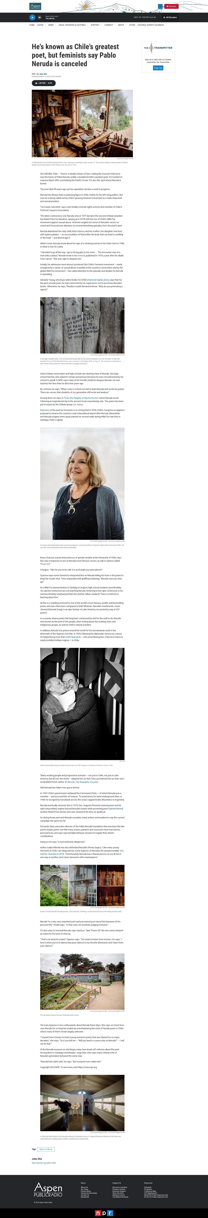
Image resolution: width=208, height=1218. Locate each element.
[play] (32, 17)
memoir (81, 255)
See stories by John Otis (44, 1162)
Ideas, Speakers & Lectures (72, 25)
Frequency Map (150, 1191)
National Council (119, 1195)
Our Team (84, 1189)
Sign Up (158, 67)
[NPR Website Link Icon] (104, 1213)
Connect (108, 25)
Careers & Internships (89, 1193)
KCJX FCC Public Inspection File (156, 1197)
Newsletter (85, 1197)
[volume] (40, 17)
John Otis (43, 74)
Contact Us (85, 1195)
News (51, 25)
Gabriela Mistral (115, 808)
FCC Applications (150, 1193)
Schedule (147, 1187)
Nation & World (46, 1149)
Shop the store (118, 1193)
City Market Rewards (120, 1197)
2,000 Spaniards (73, 637)
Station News (86, 1191)
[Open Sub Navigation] (45, 25)
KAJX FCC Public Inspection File (156, 1195)
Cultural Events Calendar (151, 25)
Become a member (120, 1187)
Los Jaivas (78, 404)
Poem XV (45, 564)
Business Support (119, 1191)
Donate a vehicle (119, 1189)
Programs (148, 1189)
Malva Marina (78, 231)
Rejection (44, 410)
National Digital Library (98, 280)
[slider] (43, 17)
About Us (84, 1187)
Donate (172, 6)
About (121, 25)
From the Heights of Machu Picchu (81, 398)
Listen (40, 25)
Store (132, 25)
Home (32, 25)
